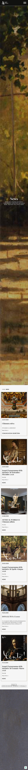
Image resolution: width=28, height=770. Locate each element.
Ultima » (24, 686)
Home (3, 389)
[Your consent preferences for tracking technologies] (25, 767)
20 (17, 686)
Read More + (5, 430)
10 (14, 686)
